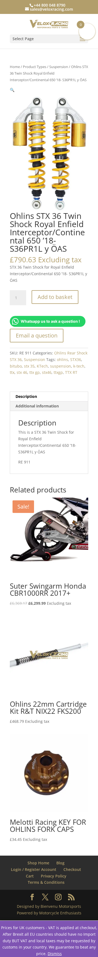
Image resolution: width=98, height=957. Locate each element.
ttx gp (34, 372)
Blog (60, 862)
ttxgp (58, 372)
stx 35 (29, 366)
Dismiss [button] (55, 953)
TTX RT (71, 372)
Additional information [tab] (37, 406)
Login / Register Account (33, 869)
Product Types (34, 66)
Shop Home (38, 862)
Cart (30, 876)
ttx (12, 372)
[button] (12, 89)
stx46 (46, 372)
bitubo (16, 366)
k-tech (78, 366)
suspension (60, 366)
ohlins (62, 359)
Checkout (72, 869)
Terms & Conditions (46, 882)
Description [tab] (26, 396)
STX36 (75, 359)
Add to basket (55, 297)
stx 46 (22, 372)
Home (15, 66)
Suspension (58, 66)
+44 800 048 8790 (49, 5)
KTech (42, 366)
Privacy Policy (53, 876)
